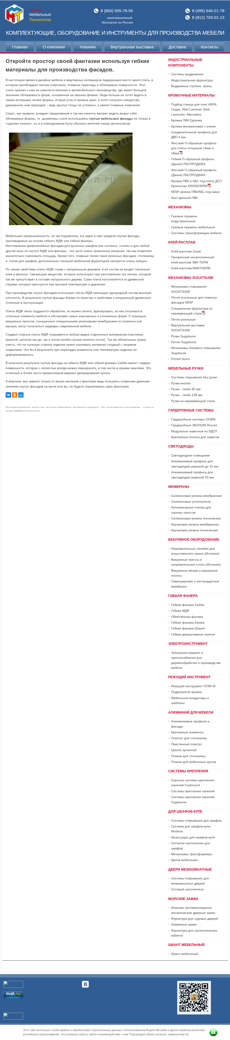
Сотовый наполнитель (187, 889)
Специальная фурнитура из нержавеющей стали (191, 311)
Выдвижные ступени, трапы (191, 86)
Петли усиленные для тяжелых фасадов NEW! (194, 300)
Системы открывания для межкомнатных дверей (190, 880)
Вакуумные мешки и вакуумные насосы (194, 573)
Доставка (177, 47)
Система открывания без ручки (194, 377)
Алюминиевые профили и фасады (190, 723)
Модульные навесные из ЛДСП (194, 431)
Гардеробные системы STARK (193, 419)
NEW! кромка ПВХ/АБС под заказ (195, 192)
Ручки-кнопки (180, 383)
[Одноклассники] (14, 395)
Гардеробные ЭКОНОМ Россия (194, 425)
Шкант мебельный (184, 954)
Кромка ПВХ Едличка (186, 120)
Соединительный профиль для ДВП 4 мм (194, 134)
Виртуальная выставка (132, 47)
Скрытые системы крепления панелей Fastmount (192, 782)
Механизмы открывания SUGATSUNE (189, 289)
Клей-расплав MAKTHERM (190, 268)
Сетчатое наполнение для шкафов (190, 845)
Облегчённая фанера (187, 616)
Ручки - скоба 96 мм (186, 389)
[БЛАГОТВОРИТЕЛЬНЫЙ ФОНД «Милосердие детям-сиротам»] (194, 998)
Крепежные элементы (187, 732)
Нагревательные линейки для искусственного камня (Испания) (195, 551)
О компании (54, 47)
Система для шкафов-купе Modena (190, 829)
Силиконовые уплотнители (191, 501)
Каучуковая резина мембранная (195, 524)
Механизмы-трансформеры (191, 854)
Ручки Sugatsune (183, 336)
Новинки (88, 47)
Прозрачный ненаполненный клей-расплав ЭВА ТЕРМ (192, 259)
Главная (20, 47)
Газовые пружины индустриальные (184, 218)
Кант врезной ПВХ (184, 198)
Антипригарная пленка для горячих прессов (191, 510)
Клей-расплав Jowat (186, 251)
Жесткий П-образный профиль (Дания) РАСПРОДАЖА (194, 172)
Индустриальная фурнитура (192, 80)
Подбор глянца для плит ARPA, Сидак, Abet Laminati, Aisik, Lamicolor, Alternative (194, 109)
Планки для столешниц (188, 756)
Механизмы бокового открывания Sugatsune (196, 350)
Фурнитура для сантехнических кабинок (194, 933)
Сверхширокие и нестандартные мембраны (195, 583)
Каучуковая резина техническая (194, 530)
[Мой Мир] (21, 395)
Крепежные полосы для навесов (195, 437)
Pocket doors (180, 359)
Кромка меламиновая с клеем (193, 126)
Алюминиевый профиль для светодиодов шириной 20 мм (192, 474)
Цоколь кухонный (184, 750)
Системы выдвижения (187, 74)
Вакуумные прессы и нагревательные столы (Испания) (196, 562)
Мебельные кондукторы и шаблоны (190, 700)
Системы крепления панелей (193, 791)
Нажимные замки (184, 924)
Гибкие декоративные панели (193, 634)
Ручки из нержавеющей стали (193, 401)
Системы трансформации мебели (196, 233)
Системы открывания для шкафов (196, 820)
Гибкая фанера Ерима (187, 622)
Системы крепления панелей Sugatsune (193, 799)
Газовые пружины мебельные (193, 227)
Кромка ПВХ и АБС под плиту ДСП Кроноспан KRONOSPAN (196, 183)
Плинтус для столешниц (189, 738)
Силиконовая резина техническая (196, 518)
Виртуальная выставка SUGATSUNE (187, 327)
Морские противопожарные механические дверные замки (193, 910)
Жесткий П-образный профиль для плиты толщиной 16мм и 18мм (194, 148)
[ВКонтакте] (8, 395)
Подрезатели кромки (186, 692)
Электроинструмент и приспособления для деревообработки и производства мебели (196, 660)
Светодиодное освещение (190, 455)
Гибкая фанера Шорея (188, 628)
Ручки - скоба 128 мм (186, 395)
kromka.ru (19, 410)
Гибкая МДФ (180, 610)
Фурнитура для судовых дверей (194, 918)
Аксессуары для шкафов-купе (193, 837)
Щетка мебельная (184, 860)
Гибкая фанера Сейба (187, 605)
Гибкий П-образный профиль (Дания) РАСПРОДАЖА (192, 161)
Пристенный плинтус (186, 744)
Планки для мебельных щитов (193, 762)
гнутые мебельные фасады (111, 118)
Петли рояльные (183, 319)
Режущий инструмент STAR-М (193, 686)
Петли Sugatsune (183, 342)
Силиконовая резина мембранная (196, 495)
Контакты (209, 47)
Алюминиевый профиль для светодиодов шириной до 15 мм (194, 463)
